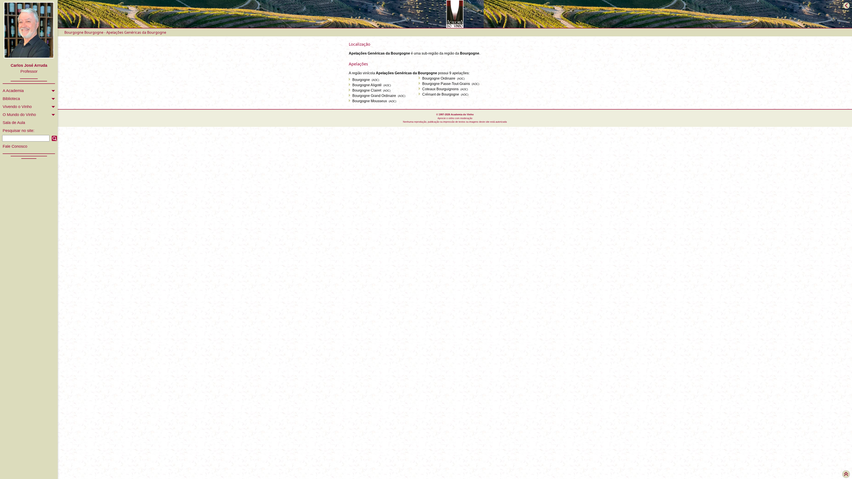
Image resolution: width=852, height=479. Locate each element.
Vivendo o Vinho (17, 106)
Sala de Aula (14, 122)
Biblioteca (11, 98)
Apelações (358, 64)
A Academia (13, 90)
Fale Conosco (15, 146)
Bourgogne (73, 32)
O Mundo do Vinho (19, 114)
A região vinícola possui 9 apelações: (409, 73)
